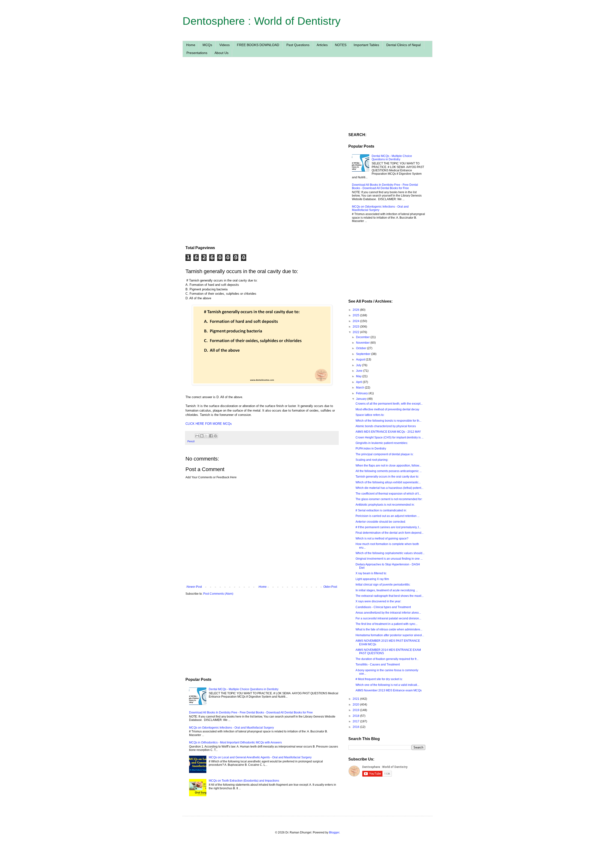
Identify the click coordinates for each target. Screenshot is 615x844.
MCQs (207, 45)
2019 (356, 710)
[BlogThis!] (201, 435)
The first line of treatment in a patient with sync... (387, 624)
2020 (356, 704)
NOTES (340, 45)
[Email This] (197, 435)
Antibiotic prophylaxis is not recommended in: (385, 504)
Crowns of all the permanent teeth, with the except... (389, 403)
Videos (224, 45)
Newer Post (194, 586)
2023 (356, 326)
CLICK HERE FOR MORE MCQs (208, 423)
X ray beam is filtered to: (371, 573)
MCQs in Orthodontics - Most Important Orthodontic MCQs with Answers (235, 742)
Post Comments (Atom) (218, 593)
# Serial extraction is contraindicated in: (381, 510)
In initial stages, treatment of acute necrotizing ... (387, 590)
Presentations (196, 53)
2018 (356, 716)
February (362, 393)
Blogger (334, 832)
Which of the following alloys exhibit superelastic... (388, 482)
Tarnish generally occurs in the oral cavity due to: (387, 476)
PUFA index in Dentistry (371, 448)
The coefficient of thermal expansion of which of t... (388, 493)
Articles (322, 45)
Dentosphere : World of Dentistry (262, 21)
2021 (356, 698)
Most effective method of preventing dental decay (387, 409)
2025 (356, 315)
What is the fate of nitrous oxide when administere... (389, 629)
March (360, 387)
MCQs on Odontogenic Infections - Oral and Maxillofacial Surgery (231, 727)
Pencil (190, 441)
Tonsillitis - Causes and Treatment (378, 664)
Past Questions (297, 45)
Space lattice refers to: (370, 415)
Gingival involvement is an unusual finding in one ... (389, 558)
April (359, 382)
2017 (356, 721)
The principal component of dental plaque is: (384, 454)
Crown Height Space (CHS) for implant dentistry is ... (390, 437)
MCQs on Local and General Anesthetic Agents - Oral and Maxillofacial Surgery (260, 757)
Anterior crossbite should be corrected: (381, 521)
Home (190, 45)
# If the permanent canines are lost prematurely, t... (388, 527)
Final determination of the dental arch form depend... (390, 532)
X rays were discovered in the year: (378, 601)
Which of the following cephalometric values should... (390, 553)
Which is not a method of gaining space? (382, 538)
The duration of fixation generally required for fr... (387, 659)
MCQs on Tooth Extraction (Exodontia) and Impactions (244, 780)
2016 (356, 727)
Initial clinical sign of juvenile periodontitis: (383, 584)
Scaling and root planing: (372, 459)
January (361, 399)
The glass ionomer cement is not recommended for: (389, 499)
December (363, 337)
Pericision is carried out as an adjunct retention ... (387, 516)
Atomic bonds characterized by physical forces (386, 426)
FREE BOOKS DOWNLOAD (258, 45)
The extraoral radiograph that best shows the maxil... (390, 596)
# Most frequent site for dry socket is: (379, 679)
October (361, 348)
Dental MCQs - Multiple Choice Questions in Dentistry (243, 689)
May (359, 376)
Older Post (330, 586)
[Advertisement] (261, 106)
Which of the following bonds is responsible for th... (388, 420)
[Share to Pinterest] (215, 435)
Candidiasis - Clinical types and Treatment (383, 607)
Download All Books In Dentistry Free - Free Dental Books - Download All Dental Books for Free (251, 712)
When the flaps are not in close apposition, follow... (388, 465)
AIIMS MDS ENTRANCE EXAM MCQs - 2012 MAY (388, 431)
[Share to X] (206, 435)
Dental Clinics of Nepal (403, 45)
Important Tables (366, 45)
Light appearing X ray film (372, 579)
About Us (221, 53)
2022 (356, 332)
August (361, 359)
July (359, 365)
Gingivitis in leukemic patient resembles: (382, 443)
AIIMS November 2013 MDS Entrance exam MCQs (389, 690)
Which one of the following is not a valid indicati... (387, 685)
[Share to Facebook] (211, 435)
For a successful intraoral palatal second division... (388, 618)
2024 (356, 321)
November (363, 342)
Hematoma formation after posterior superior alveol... (390, 635)
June (359, 370)
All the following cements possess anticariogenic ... (389, 471)
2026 (356, 309)
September (363, 354)
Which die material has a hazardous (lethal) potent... (389, 488)
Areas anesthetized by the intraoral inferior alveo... (388, 612)
